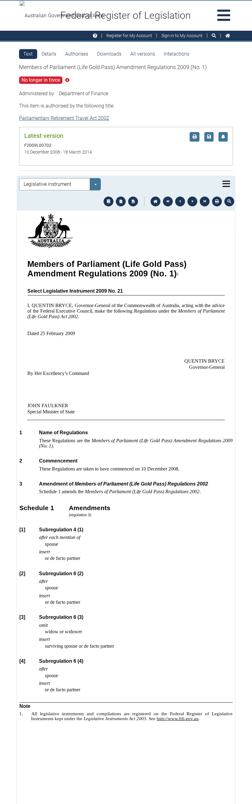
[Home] (227, 36)
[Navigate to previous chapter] (168, 201)
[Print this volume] (217, 201)
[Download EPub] (108, 201)
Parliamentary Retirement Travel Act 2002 (64, 118)
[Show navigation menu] (226, 184)
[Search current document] (229, 201)
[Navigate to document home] (155, 201)
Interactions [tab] (176, 54)
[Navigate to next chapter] (205, 201)
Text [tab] (28, 54)
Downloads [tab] (109, 54)
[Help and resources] (95, 36)
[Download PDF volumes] (121, 201)
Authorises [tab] (76, 54)
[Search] (214, 36)
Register (129, 35)
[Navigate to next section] (192, 201)
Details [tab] (48, 54)
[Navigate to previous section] (180, 201)
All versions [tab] (142, 54)
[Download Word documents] (133, 201)
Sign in (182, 35)
